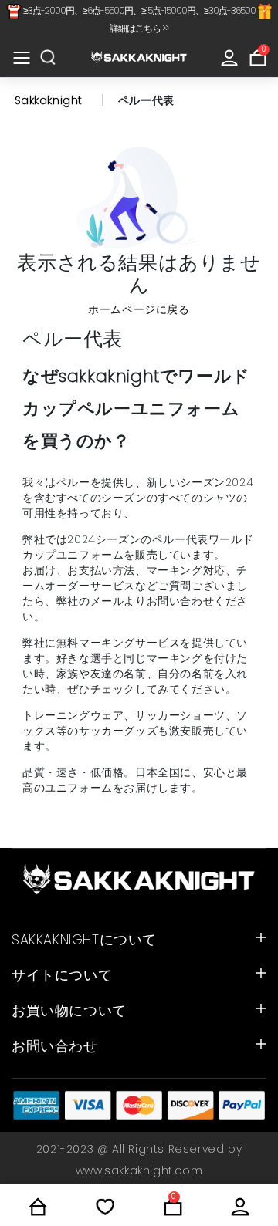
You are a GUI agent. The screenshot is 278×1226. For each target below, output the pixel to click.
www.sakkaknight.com (139, 1170)
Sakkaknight (49, 100)
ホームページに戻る (138, 309)
